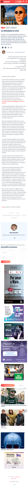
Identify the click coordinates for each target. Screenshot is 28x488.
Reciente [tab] (21, 385)
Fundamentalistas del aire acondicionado (11, 215)
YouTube (17, 213)
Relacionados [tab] (7, 385)
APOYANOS (18, 1)
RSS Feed (18, 476)
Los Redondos (14, 217)
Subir (15, 484)
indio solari (11, 213)
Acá (3, 207)
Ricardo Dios (11, 52)
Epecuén (24, 215)
